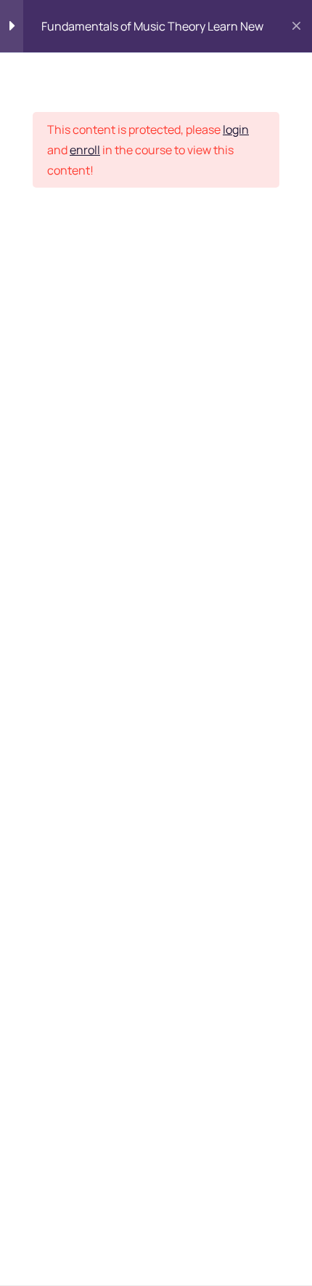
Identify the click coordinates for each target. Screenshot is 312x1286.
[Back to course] (296, 26)
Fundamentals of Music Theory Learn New (152, 26)
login (236, 129)
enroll (85, 150)
